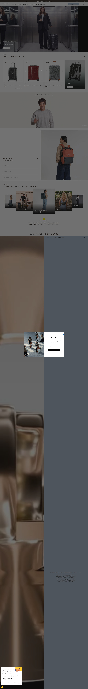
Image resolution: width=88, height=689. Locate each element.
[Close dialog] (63, 334)
